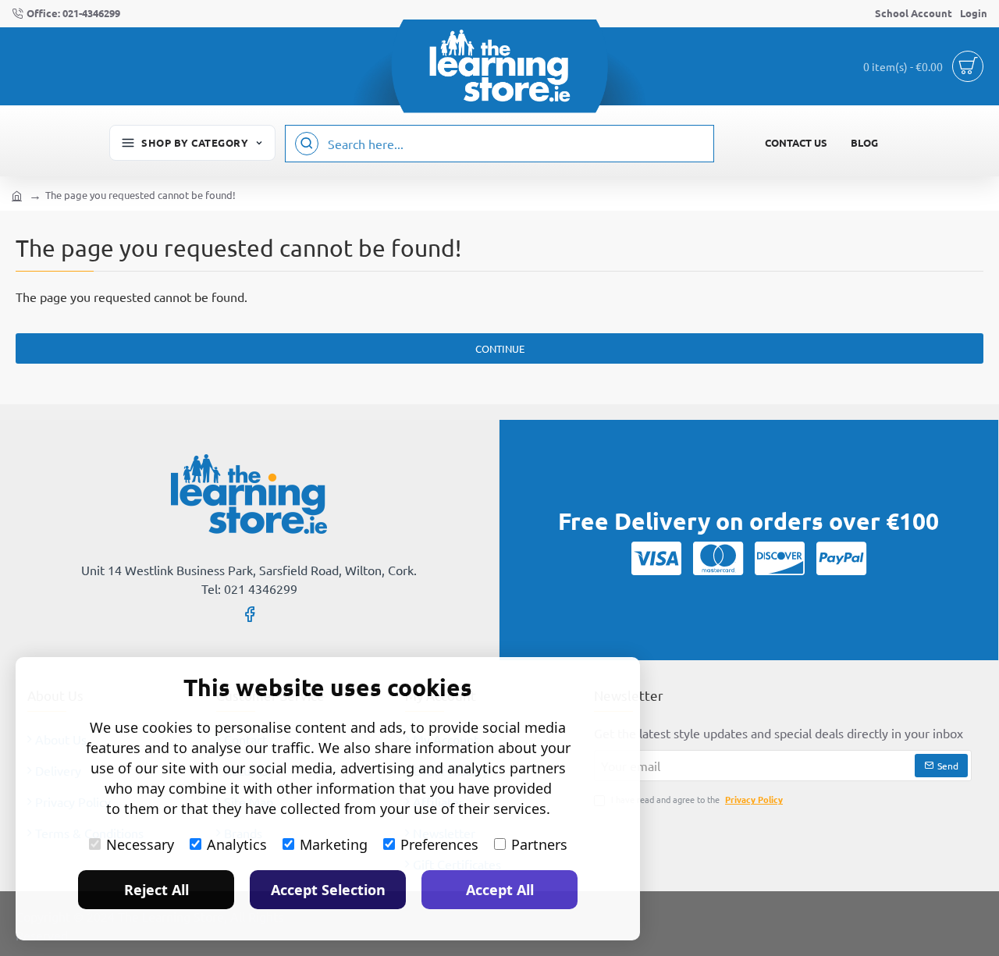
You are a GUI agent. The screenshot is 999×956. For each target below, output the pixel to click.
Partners (539, 844)
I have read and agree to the (696, 799)
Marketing (334, 844)
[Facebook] (249, 613)
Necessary (140, 844)
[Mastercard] (718, 558)
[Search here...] (306, 143)
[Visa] (656, 558)
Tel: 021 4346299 (249, 588)
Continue (499, 348)
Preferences (439, 844)
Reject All (156, 889)
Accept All (500, 889)
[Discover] (780, 558)
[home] (17, 195)
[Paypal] (841, 558)
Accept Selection (328, 889)
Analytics (237, 844)
